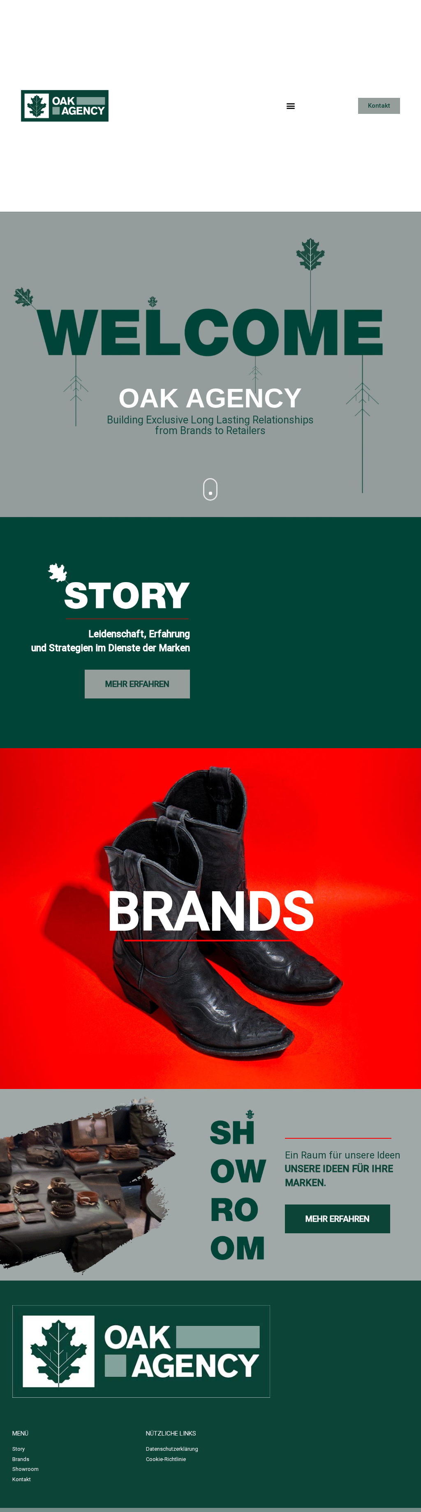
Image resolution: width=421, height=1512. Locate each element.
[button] (290, 106)
